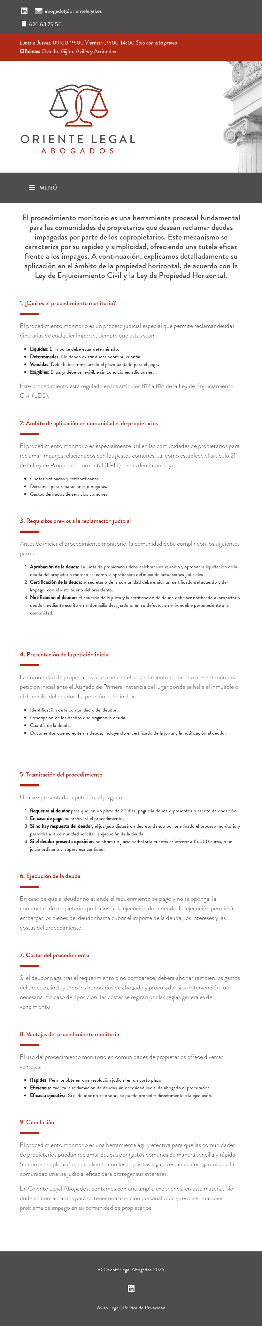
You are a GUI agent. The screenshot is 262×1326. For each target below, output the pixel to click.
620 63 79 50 (45, 24)
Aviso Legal (108, 1308)
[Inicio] (77, 114)
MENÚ (47, 187)
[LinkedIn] (24, 11)
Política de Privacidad (144, 1308)
